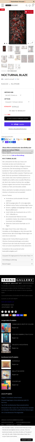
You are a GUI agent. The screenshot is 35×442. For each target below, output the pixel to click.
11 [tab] (26, 43)
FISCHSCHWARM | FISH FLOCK (22, 334)
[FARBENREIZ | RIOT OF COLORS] (6, 327)
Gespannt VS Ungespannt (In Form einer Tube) (16, 255)
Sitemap (19, 424)
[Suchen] (26, 5)
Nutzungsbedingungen (23, 422)
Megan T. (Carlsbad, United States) (11, 397)
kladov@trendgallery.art (7, 301)
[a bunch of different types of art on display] (17, 66)
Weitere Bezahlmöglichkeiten (18, 129)
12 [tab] (28, 43)
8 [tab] (19, 43)
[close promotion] (33, 1)
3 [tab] (8, 43)
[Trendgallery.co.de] (12, 5)
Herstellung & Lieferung (9, 260)
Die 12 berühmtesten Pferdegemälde (12, 412)
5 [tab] (13, 43)
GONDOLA (16, 361)
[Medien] (32, 43)
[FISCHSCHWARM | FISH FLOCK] (6, 338)
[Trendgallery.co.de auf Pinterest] (9, 312)
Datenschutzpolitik (7, 422)
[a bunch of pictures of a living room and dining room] (11, 66)
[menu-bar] (3, 5)
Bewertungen (6, 264)
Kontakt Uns (10, 424)
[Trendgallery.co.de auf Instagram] (12, 312)
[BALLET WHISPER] (6, 374)
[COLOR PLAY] (6, 385)
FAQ (2, 424)
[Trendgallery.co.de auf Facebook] (2, 312)
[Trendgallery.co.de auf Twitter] (6, 312)
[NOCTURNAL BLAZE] (17, 27)
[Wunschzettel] (29, 5)
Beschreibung (6, 151)
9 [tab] (21, 43)
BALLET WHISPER (18, 371)
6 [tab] (15, 43)
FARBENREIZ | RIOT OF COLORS (22, 324)
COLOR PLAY (16, 381)
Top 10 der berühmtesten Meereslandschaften (15, 405)
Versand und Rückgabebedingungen (12, 420)
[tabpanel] (17, 27)
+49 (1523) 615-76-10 (7, 305)
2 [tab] (6, 43)
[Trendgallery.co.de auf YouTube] (16, 312)
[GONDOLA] (6, 364)
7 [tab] (17, 43)
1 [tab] (4, 43)
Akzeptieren (26, 439)
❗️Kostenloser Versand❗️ (17, 1)
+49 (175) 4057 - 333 (7, 307)
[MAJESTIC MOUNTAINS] (6, 348)
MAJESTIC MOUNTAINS (20, 344)
